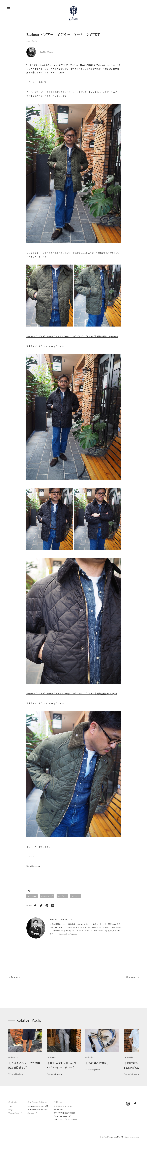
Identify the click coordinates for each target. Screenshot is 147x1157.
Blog (10, 1109)
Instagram (72, 934)
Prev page (15, 977)
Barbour (32, 896)
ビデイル (76, 896)
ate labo (30, 1113)
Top (10, 1106)
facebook (63, 934)
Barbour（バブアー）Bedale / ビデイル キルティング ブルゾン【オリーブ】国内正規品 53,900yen (72, 336)
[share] (35, 905)
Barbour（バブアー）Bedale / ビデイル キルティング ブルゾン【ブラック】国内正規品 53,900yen (71, 693)
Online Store (13, 1113)
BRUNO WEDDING (36, 1109)
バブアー (62, 896)
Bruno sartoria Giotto (36, 1106)
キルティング (47, 896)
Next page (131, 977)
